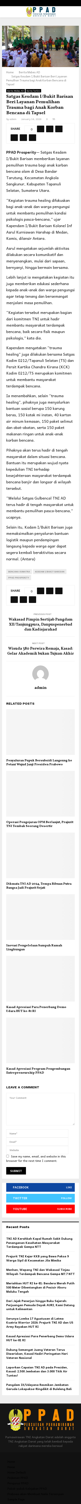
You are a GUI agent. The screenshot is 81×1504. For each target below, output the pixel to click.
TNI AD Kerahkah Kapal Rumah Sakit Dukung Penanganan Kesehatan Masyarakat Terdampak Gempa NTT (39, 1242)
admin (13, 119)
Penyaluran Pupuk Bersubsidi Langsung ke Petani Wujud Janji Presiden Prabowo (39, 762)
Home (11, 1461)
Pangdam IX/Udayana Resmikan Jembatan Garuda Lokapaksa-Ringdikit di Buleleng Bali (39, 1386)
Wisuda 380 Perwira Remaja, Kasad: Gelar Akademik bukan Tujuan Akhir (40, 651)
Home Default (16, 1472)
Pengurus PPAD (17, 1483)
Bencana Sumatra (19, 571)
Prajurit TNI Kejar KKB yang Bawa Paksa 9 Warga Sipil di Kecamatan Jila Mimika (37, 1258)
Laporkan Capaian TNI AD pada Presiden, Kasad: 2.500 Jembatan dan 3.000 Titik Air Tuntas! (37, 1371)
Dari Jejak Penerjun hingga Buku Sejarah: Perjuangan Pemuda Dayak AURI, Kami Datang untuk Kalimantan (40, 1304)
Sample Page (16, 1499)
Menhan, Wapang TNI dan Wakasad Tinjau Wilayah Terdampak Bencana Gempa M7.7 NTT (40, 1271)
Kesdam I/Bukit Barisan (49, 571)
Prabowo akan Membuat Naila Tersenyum (35, 1494)
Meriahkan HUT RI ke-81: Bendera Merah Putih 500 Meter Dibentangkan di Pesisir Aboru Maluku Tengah (40, 1287)
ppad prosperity (18, 577)
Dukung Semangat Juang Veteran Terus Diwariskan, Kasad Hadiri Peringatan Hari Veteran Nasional (37, 1353)
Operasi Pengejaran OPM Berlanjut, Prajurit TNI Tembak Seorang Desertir (39, 824)
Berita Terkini (33, 90)
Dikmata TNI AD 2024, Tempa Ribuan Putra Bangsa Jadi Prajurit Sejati (38, 886)
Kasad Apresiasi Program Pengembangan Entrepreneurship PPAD (38, 1071)
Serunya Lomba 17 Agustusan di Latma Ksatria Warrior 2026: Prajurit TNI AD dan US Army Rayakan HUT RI (39, 1322)
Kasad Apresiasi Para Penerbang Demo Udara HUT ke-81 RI (36, 1009)
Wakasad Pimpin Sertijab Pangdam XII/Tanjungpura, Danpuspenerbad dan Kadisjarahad (40, 624)
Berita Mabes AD (15, 90)
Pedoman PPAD (17, 1477)
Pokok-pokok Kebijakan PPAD (27, 1488)
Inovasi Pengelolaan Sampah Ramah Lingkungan (34, 947)
